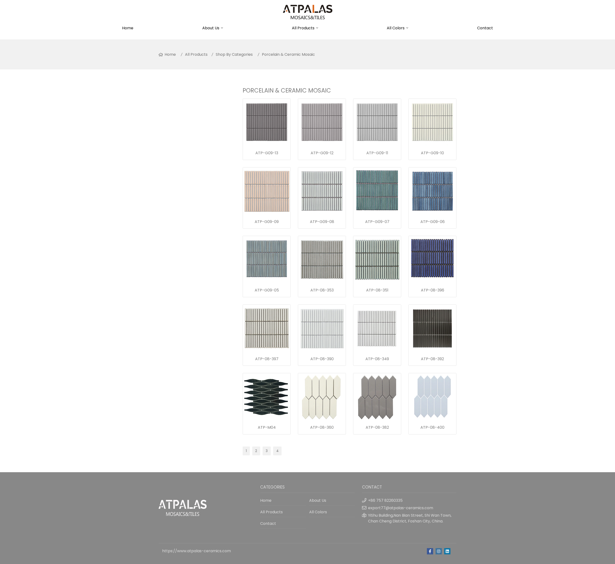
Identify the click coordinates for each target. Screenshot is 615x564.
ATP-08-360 (322, 427)
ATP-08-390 (322, 359)
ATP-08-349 (377, 359)
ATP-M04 (267, 427)
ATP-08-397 (266, 359)
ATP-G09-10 (432, 153)
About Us (210, 28)
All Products (303, 28)
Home (127, 28)
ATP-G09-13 (266, 153)
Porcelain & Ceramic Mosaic (288, 54)
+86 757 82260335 (385, 500)
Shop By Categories (234, 54)
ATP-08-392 (432, 359)
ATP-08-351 (377, 290)
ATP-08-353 (322, 290)
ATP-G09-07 (377, 221)
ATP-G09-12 (322, 153)
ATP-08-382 (377, 427)
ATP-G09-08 (322, 221)
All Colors (396, 28)
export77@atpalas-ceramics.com (400, 508)
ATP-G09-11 (377, 153)
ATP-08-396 (432, 290)
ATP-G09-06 (432, 221)
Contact (485, 28)
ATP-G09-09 (267, 221)
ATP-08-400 (432, 427)
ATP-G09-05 (267, 290)
